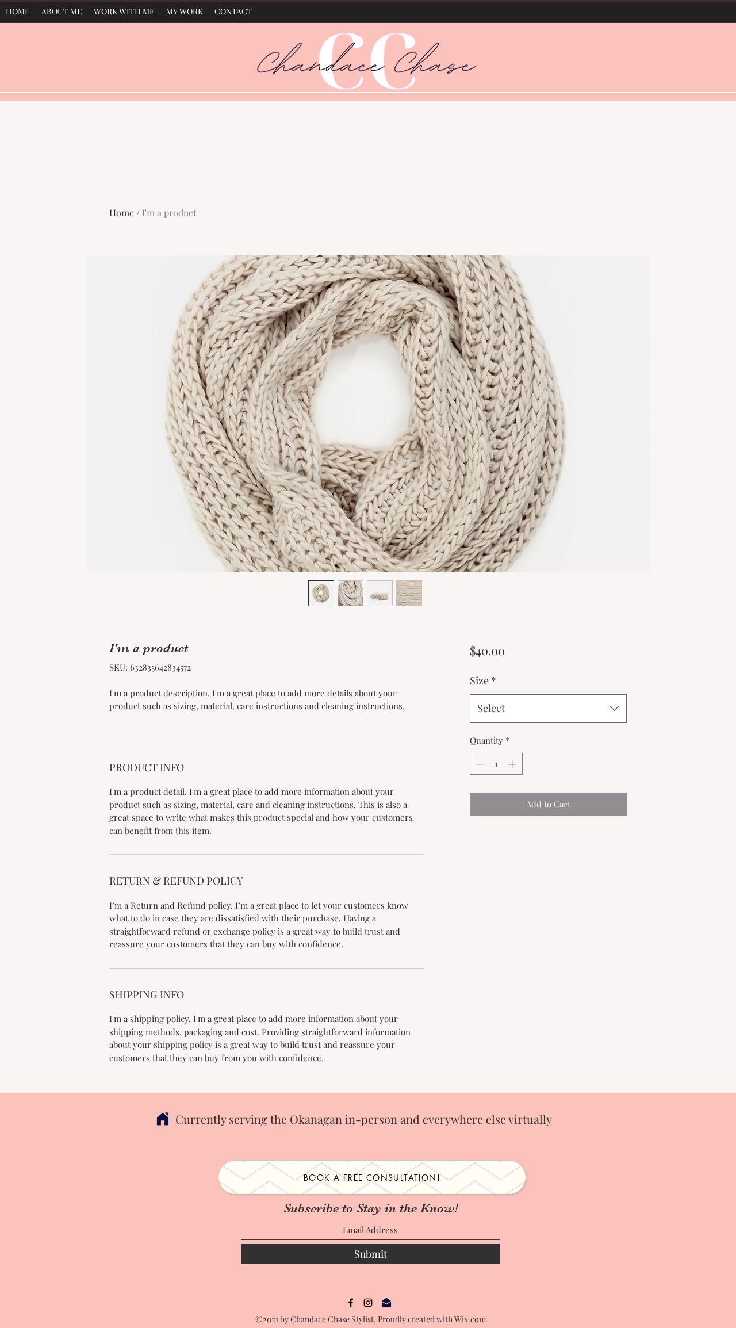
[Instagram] (368, 1302)
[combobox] (548, 708)
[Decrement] (479, 764)
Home (121, 212)
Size (483, 680)
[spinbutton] (495, 764)
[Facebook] (350, 1302)
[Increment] (513, 764)
